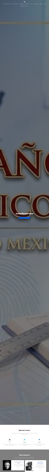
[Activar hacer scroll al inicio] (47, 470)
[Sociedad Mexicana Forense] (24, 2)
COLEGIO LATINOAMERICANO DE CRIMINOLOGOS (28, 6)
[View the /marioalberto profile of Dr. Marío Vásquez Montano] (18, 468)
